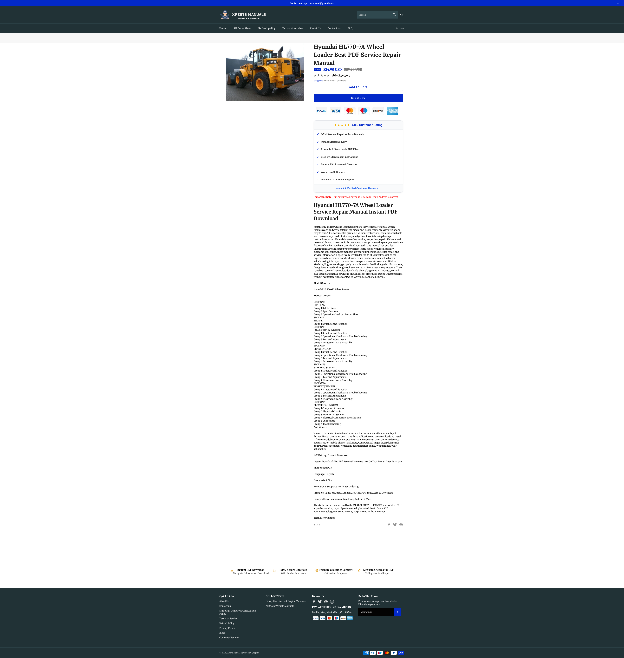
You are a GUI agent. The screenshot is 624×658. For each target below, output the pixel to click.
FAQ (350, 28)
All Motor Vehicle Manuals (280, 606)
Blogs (222, 632)
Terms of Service (228, 618)
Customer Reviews (229, 637)
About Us (315, 28)
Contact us (334, 28)
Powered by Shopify (250, 653)
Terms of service (292, 28)
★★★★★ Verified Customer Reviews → (358, 188)
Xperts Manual (233, 653)
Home (223, 28)
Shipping (318, 80)
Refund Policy (226, 623)
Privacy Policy (227, 628)
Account (400, 28)
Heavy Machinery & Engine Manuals (286, 601)
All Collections (242, 28)
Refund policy (266, 28)
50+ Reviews (341, 75)
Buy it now (358, 98)
